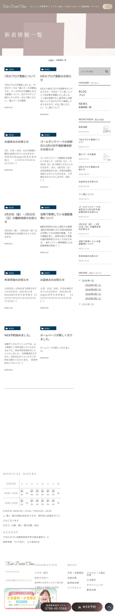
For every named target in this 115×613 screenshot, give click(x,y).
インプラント (74, 587)
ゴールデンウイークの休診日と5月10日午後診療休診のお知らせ (56, 145)
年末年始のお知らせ (16, 280)
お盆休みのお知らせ (16, 141)
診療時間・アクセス (90, 6)
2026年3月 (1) (93, 298)
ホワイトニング (95, 584)
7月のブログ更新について (19, 76)
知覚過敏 (83, 126)
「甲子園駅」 (19, 541)
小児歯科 (91, 579)
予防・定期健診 (75, 572)
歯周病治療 (73, 582)
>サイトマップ (12, 571)
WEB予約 (89, 606)
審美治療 (91, 589)
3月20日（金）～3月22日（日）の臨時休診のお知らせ (20, 218)
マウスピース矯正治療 (96, 573)
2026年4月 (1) (93, 293)
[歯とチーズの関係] (107, 156)
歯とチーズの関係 (87, 154)
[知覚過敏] (107, 129)
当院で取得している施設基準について (56, 216)
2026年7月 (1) (93, 285)
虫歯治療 (72, 577)
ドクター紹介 (57, 6)
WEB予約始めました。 (18, 335)
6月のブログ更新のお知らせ (55, 78)
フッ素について (86, 194)
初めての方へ (72, 6)
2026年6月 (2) (93, 289)
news (11, 69)
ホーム (33, 6)
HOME (51, 60)
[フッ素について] (107, 196)
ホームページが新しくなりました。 (56, 337)
